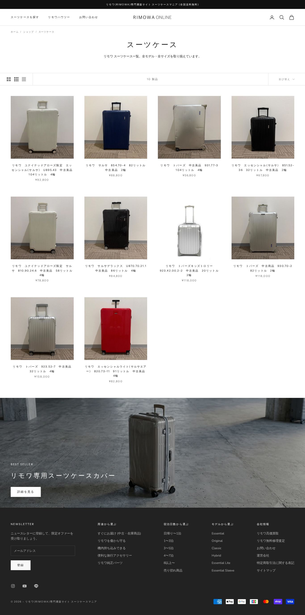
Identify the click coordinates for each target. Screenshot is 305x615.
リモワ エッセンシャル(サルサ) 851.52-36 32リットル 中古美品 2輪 (263, 167)
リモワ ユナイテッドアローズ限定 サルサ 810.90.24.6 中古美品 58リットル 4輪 (43, 270)
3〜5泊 (168, 548)
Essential (218, 533)
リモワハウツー (59, 17)
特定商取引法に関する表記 (275, 563)
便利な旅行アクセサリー (115, 555)
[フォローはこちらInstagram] (13, 586)
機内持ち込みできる (112, 548)
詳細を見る (25, 492)
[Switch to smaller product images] (16, 79)
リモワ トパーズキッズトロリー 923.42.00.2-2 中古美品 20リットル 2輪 (190, 270)
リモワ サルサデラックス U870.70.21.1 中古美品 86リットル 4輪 (116, 268)
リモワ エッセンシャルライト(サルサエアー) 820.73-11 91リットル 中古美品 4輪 (116, 371)
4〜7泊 (168, 555)
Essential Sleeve (223, 570)
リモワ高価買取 (268, 533)
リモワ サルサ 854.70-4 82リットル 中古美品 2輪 (116, 167)
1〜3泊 (168, 541)
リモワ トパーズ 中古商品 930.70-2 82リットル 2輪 (263, 268)
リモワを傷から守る (112, 541)
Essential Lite (221, 563)
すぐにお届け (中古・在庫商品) (119, 533)
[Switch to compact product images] (24, 79)
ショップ (28, 31)
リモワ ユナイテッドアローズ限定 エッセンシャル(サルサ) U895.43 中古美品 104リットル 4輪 (42, 170)
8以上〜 (169, 563)
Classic (216, 548)
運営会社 (263, 555)
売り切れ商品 (173, 570)
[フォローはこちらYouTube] (24, 586)
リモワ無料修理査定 (271, 541)
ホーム (15, 31)
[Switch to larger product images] (9, 79)
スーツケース (46, 31)
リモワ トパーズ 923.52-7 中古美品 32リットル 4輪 (43, 369)
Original (217, 541)
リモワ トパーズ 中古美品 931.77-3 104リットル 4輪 (190, 167)
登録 (20, 565)
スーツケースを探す (25, 17)
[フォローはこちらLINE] (36, 586)
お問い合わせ (88, 17)
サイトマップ (266, 570)
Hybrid (216, 555)
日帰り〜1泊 (172, 533)
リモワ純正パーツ (110, 563)
